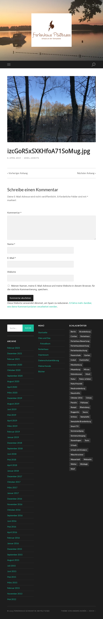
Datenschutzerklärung (48, 360)
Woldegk (84, 464)
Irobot (73, 360)
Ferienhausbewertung (80, 346)
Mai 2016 (11, 526)
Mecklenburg (76, 365)
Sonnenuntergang (78, 436)
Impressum (43, 354)
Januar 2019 (13, 437)
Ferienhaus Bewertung (80, 341)
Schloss (74, 417)
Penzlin (74, 402)
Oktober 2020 (13, 370)
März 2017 (12, 487)
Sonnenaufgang (77, 431)
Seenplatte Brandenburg (81, 421)
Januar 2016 (13, 543)
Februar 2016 (13, 537)
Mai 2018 (11, 459)
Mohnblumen (76, 374)
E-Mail (11, 258)
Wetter (74, 464)
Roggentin (75, 412)
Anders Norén (79, 611)
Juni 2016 (11, 521)
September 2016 (15, 515)
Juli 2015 (11, 565)
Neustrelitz (75, 393)
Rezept (73, 407)
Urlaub (73, 445)
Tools (87, 440)
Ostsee (89, 398)
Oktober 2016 (13, 509)
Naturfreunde (76, 383)
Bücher (41, 371)
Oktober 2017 (13, 482)
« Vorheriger (17, 173)
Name (11, 244)
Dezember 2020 (14, 364)
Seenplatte (84, 417)
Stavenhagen (76, 440)
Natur (73, 379)
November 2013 (14, 593)
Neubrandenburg (78, 388)
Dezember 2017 (14, 476)
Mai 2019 (11, 415)
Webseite (87, 459)
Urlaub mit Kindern (79, 450)
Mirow (86, 369)
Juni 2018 (11, 454)
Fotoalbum (45, 343)
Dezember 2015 (14, 549)
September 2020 (15, 375)
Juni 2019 (11, 409)
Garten (87, 355)
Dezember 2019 (14, 398)
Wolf (73, 469)
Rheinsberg (84, 407)
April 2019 (12, 420)
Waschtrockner (77, 454)
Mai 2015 (11, 577)
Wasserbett (75, 459)
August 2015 (13, 560)
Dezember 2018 (14, 442)
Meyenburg (75, 369)
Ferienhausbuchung (79, 350)
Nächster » (86, 173)
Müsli (88, 374)
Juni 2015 (11, 571)
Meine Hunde (44, 366)
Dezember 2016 (14, 498)
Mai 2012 (11, 599)
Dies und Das (44, 338)
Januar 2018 (13, 470)
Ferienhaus (43, 349)
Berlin (73, 331)
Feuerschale (76, 355)
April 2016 (12, 532)
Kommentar (14, 212)
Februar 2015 (13, 588)
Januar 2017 (13, 493)
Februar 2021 (13, 359)
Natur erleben (85, 379)
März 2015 (12, 582)
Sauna (85, 412)
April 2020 (12, 387)
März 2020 (12, 392)
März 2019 (12, 426)
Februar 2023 (13, 347)
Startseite (42, 332)
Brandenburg (84, 331)
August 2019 (13, 403)
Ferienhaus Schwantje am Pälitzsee (32, 611)
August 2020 (13, 381)
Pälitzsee (84, 402)
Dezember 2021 (14, 353)
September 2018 (15, 448)
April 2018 (12, 465)
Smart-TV (75, 426)
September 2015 (15, 554)
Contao (74, 336)
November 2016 (14, 504)
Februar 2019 (13, 431)
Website (11, 271)
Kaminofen (84, 360)
